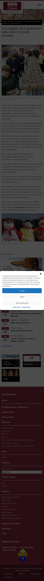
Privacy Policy (26, 307)
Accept (22, 291)
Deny (22, 297)
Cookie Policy (17, 307)
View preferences (22, 303)
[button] (40, 274)
